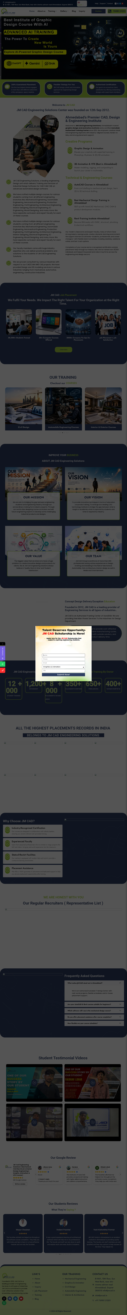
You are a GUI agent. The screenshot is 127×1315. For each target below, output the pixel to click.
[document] (63, 657)
